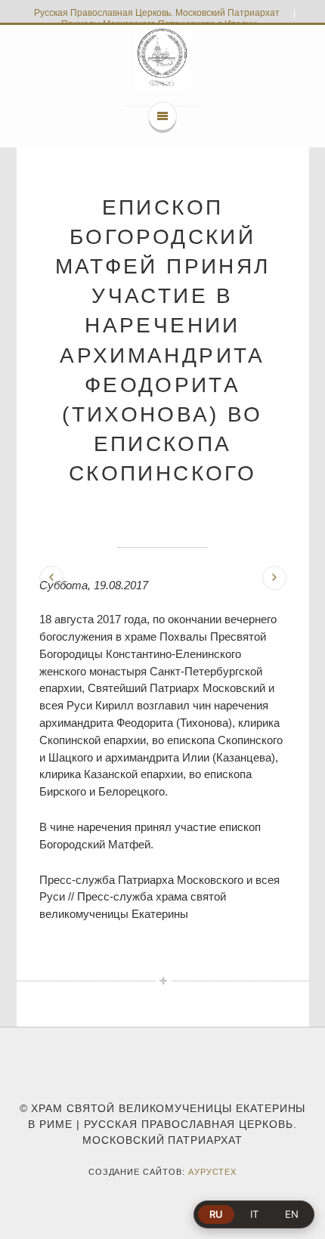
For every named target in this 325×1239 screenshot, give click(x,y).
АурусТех (212, 1171)
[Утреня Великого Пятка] (51, 578)
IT (254, 1214)
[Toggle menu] (162, 116)
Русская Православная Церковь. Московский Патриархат (157, 13)
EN (292, 1214)
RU (216, 1214)
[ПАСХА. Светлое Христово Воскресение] (274, 578)
